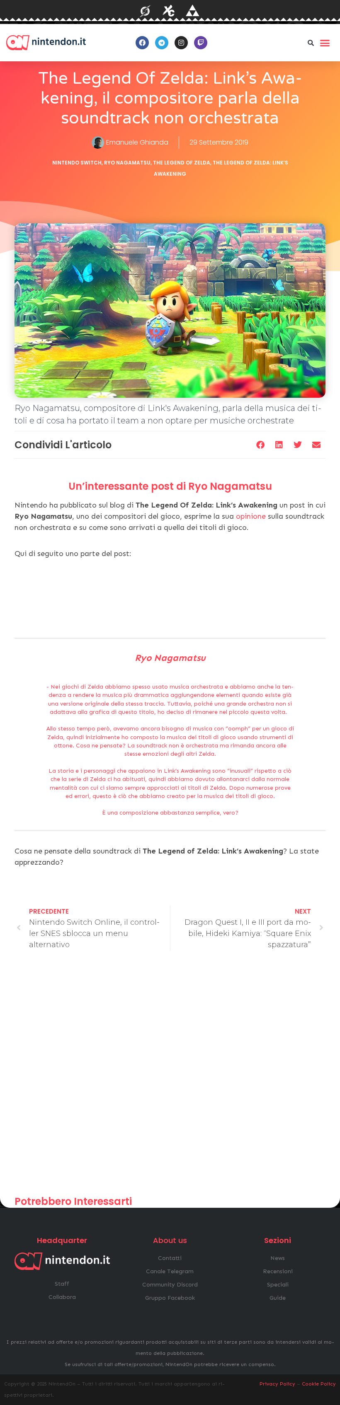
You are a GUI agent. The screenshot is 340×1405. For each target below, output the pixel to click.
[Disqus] (170, 1076)
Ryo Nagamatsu (127, 162)
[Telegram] (161, 42)
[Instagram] (181, 42)
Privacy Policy (277, 1384)
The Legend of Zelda (181, 162)
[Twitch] (200, 42)
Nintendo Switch (77, 162)
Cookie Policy (319, 1384)
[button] (310, 42)
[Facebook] (142, 42)
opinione (251, 516)
